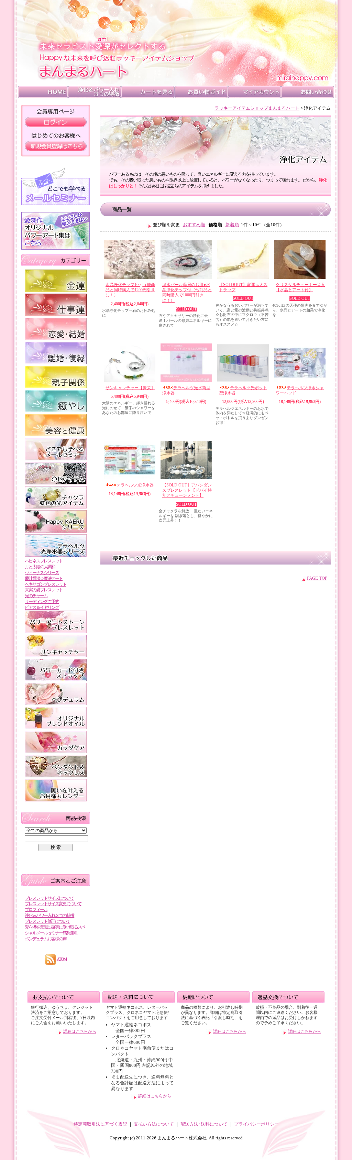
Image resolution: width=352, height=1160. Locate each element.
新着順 (232, 224)
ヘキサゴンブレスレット (45, 584)
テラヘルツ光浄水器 (135, 485)
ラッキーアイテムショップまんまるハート (256, 108)
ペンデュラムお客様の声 (45, 938)
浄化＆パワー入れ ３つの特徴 (94, 92)
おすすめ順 (194, 224)
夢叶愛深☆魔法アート (44, 578)
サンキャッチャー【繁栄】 (130, 388)
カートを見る (147, 92)
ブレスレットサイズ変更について (53, 903)
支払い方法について (154, 1124)
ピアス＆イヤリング (42, 607)
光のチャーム (36, 595)
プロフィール (36, 909)
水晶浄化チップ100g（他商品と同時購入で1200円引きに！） (130, 290)
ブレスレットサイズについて (49, 898)
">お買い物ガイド (201, 92)
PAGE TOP (317, 578)
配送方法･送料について (204, 1124)
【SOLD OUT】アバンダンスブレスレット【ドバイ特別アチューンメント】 (187, 490)
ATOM (62, 958)
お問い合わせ (307, 92)
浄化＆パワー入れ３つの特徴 (49, 915)
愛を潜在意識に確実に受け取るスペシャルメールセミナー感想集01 (55, 929)
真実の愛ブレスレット (44, 589)
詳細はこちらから (79, 1031)
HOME (43, 92)
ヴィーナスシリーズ (42, 572)
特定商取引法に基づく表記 (100, 1124)
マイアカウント (254, 92)
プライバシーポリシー (256, 1124)
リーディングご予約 (42, 601)
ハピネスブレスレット (44, 560)
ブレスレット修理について (47, 921)
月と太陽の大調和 (40, 566)
